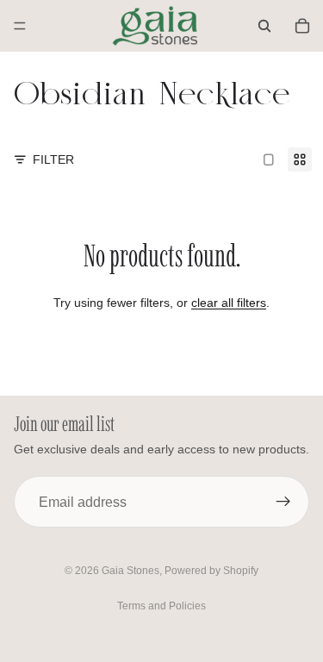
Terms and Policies (161, 606)
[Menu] (20, 26)
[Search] (264, 26)
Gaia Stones (130, 571)
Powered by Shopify (211, 571)
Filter (53, 159)
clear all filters (228, 302)
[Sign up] (283, 502)
